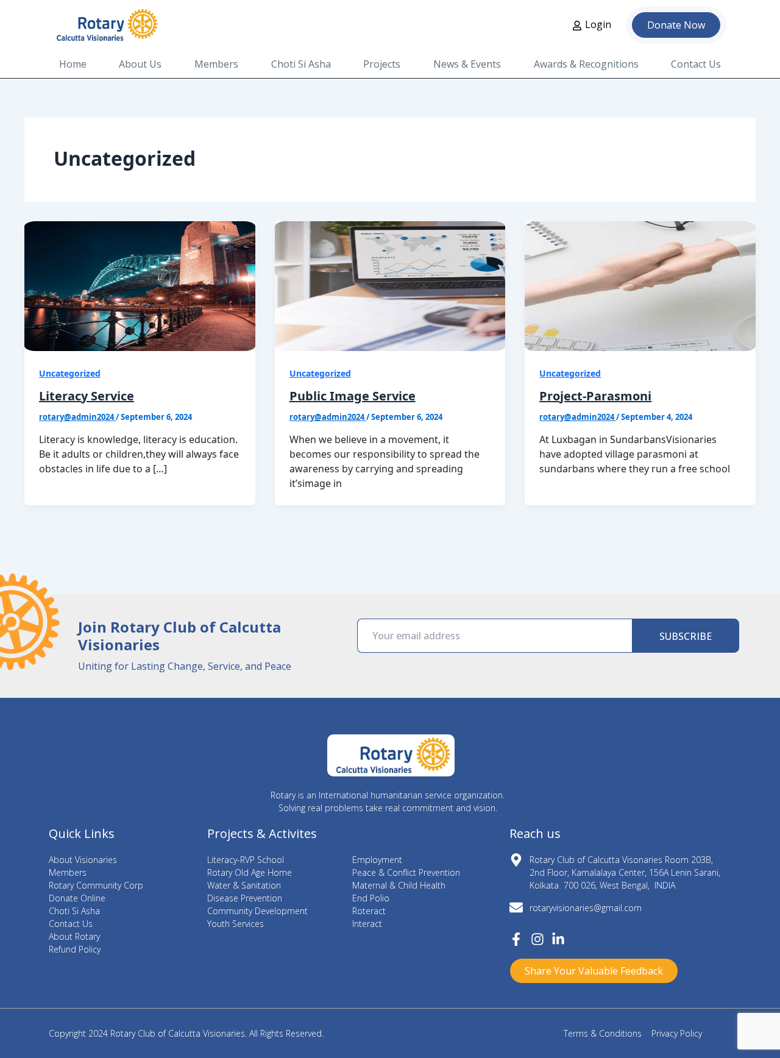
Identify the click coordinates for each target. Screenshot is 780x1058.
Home (73, 64)
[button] (593, 971)
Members (216, 64)
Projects (381, 64)
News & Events (467, 64)
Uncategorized (70, 373)
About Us (140, 64)
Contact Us (696, 64)
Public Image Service (352, 396)
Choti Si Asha (301, 64)
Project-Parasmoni (595, 396)
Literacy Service (86, 396)
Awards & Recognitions (586, 64)
